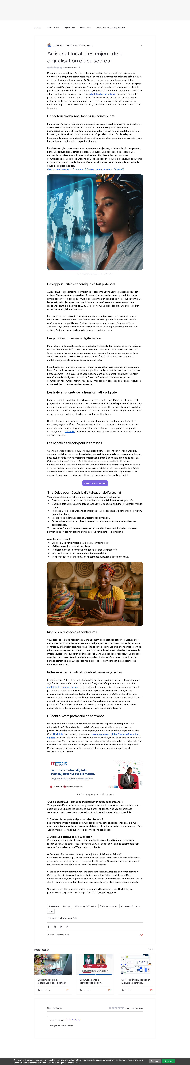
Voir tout (152, 949)
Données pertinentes (130, 906)
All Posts (37, 27)
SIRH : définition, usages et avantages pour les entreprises (135, 981)
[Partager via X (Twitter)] (55, 927)
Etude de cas (85, 27)
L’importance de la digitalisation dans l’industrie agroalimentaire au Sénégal (52, 981)
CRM (51, 911)
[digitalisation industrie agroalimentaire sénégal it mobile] (53, 964)
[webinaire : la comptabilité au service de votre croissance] (95, 964)
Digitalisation (69, 27)
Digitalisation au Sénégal (59, 906)
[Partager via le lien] (67, 927)
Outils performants (108, 906)
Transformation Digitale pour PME (110, 27)
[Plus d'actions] (141, 45)
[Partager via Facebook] (48, 927)
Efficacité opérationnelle (85, 906)
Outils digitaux (53, 27)
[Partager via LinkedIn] (61, 927)
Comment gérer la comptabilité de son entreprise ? (90, 981)
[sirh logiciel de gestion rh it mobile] (137, 964)
